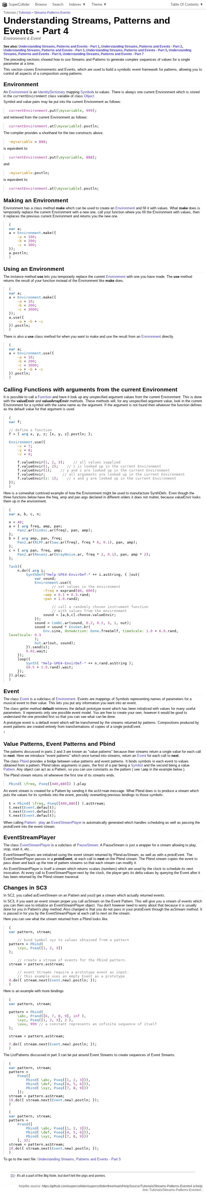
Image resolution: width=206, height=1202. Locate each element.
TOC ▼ (187, 4)
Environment (18, 92)
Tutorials (25, 13)
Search (57, 4)
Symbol (86, 92)
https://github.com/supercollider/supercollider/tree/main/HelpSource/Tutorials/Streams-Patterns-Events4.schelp (122, 1186)
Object (89, 96)
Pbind (24, 761)
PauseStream (87, 845)
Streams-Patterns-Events (52, 13)
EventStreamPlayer (66, 822)
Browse (41, 4)
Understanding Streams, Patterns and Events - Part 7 (103, 54)
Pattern (9, 769)
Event (24, 699)
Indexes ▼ (77, 4)
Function (44, 397)
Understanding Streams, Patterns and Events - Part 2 (141, 46)
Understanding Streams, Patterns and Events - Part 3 (43, 50)
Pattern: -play (34, 822)
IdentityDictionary (51, 92)
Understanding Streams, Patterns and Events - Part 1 (59, 46)
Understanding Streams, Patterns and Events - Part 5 (126, 50)
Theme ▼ (99, 4)
